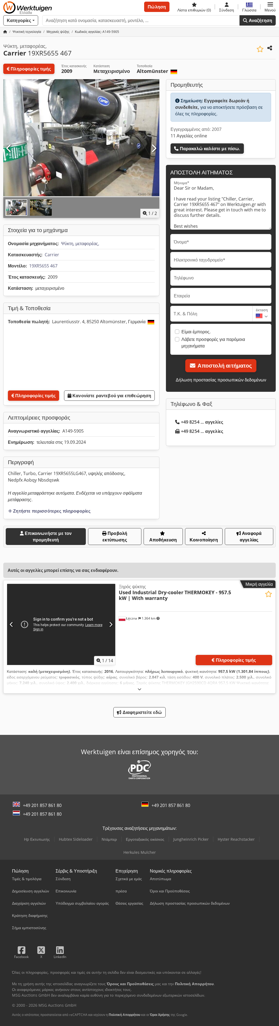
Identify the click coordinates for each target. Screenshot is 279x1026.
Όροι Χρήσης (160, 1014)
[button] (270, 7)
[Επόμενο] (154, 148)
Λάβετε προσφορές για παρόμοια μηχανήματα (213, 342)
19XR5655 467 (43, 266)
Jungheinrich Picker (191, 839)
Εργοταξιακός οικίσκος (145, 839)
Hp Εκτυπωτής (37, 839)
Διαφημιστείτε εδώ (142, 712)
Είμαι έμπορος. (196, 332)
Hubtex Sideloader (76, 839)
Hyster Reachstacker (236, 839)
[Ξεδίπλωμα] (139, 689)
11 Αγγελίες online (189, 136)
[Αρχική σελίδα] (5, 31)
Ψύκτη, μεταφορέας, (80, 244)
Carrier (52, 255)
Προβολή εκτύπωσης (114, 536)
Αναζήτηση (259, 20)
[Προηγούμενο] (9, 148)
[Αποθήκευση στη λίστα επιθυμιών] (260, 49)
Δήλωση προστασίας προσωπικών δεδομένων (221, 380)
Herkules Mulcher (139, 852)
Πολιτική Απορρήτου (124, 1014)
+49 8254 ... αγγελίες (202, 422)
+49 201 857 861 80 (42, 805)
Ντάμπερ (109, 839)
